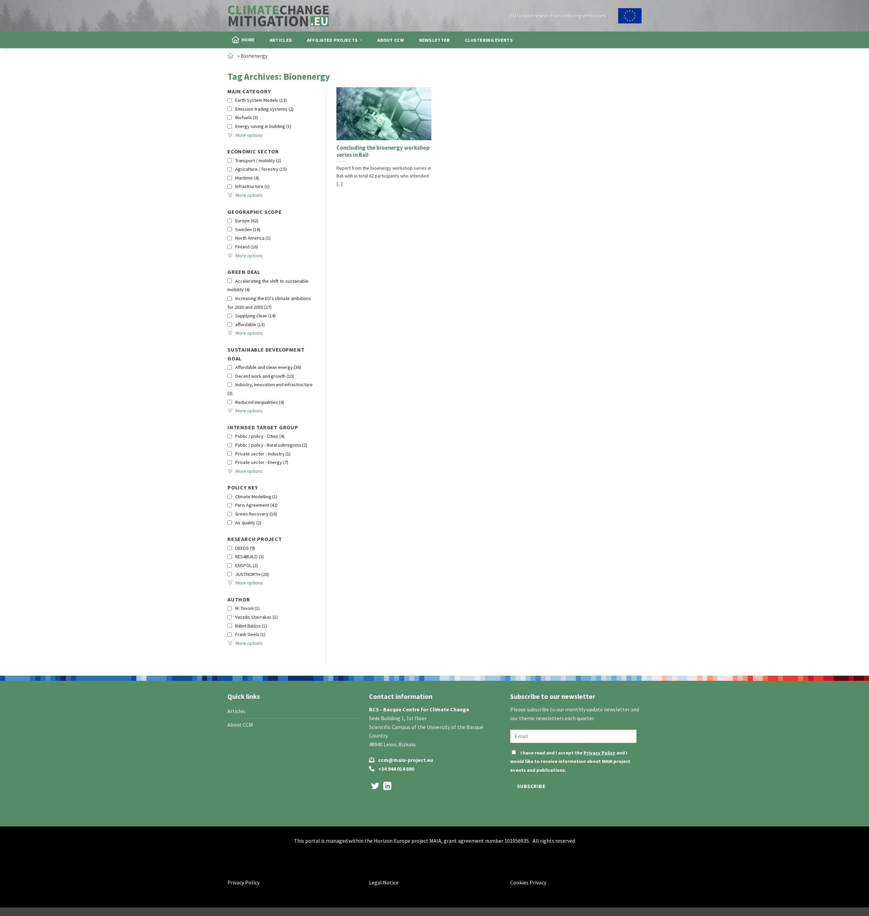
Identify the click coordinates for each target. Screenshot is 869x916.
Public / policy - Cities (259, 436)
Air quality (248, 523)
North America (253, 238)
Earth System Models (261, 100)
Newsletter (434, 40)
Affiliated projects (332, 40)
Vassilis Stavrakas (256, 617)
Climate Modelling (256, 496)
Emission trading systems (264, 109)
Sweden (247, 229)
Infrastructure (252, 186)
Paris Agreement (256, 505)
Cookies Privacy (528, 882)
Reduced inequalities (259, 402)
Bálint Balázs (251, 626)
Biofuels (246, 117)
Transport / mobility (258, 160)
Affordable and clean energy (268, 367)
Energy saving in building (263, 126)
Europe (246, 221)
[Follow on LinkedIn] (387, 786)
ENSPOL (246, 565)
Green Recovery (256, 514)
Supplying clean (255, 316)
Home (248, 40)
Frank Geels (250, 634)
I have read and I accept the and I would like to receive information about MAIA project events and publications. (570, 761)
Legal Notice (384, 882)
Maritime (247, 178)
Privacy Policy (599, 753)
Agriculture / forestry (261, 169)
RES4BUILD (249, 557)
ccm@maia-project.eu (405, 759)
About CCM (390, 40)
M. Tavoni (247, 608)
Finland (246, 247)
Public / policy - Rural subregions (271, 445)
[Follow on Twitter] (375, 786)
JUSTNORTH (252, 574)
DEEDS (245, 548)
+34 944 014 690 (396, 768)
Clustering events (489, 40)
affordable (250, 324)
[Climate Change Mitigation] (278, 15)
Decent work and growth (264, 376)
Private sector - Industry (263, 454)
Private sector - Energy (261, 462)
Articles (281, 40)
